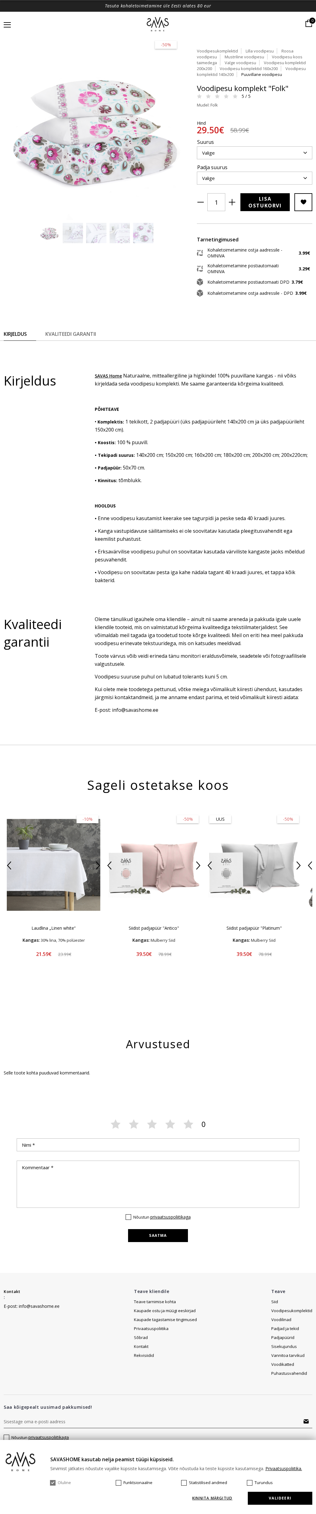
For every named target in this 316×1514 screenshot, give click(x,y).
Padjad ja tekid (285, 1328)
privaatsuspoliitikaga (170, 1217)
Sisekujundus (284, 1346)
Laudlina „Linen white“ (53, 928)
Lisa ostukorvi (264, 202)
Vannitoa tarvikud (288, 1355)
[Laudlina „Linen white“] (53, 865)
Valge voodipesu (240, 62)
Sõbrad (141, 1337)
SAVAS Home (108, 376)
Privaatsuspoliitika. (283, 1468)
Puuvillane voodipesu (261, 74)
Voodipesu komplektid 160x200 (249, 68)
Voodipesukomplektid (217, 51)
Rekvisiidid (144, 1355)
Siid (274, 1301)
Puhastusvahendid (289, 1373)
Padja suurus (212, 167)
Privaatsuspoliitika (151, 1328)
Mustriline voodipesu (244, 57)
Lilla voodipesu (260, 51)
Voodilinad (281, 1319)
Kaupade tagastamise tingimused (165, 1319)
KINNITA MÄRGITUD (212, 1498)
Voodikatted (282, 1364)
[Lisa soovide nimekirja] (303, 202)
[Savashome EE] (158, 25)
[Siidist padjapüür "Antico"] (154, 865)
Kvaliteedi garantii (70, 334)
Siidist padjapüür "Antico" (154, 928)
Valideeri (280, 1498)
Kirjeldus (15, 334)
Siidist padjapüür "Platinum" (254, 928)
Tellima (306, 1421)
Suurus (205, 142)
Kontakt (12, 1291)
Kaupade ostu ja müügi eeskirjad (165, 1310)
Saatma (158, 1235)
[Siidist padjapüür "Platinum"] (254, 865)
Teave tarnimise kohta (155, 1301)
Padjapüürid (282, 1337)
